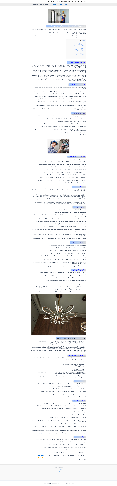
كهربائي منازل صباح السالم (44, 4)
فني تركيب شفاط (41, 455)
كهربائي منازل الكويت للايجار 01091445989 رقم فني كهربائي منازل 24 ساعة (67, 1)
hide (84, 40)
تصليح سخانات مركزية (35, 4)
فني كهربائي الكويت (61, 4)
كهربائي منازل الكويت (53, 4)
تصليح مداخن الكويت (42, 432)
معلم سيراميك (56, 469)
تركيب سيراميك (63, 469)
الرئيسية (66, 4)
